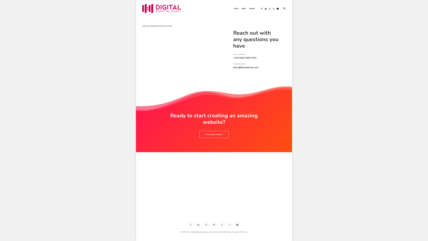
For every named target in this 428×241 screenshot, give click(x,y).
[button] (284, 8)
